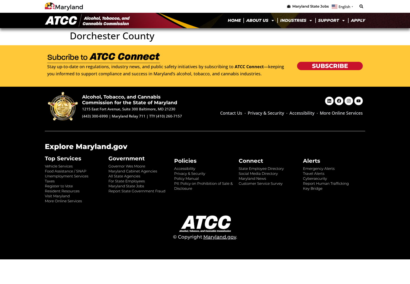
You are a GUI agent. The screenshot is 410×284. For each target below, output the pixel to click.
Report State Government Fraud (136, 191)
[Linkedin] (329, 101)
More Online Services (341, 113)
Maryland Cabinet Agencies (132, 171)
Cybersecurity (315, 178)
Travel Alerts (313, 173)
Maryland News (252, 178)
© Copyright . (205, 237)
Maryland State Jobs (126, 186)
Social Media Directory (258, 173)
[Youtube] (358, 101)
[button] (361, 6)
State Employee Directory (261, 168)
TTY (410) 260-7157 (165, 116)
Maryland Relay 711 (129, 116)
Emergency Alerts (319, 168)
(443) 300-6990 (95, 116)
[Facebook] (339, 101)
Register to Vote (59, 186)
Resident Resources (62, 191)
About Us (257, 20)
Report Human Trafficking (326, 183)
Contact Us (231, 113)
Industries (293, 20)
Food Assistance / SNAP (65, 171)
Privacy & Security (266, 113)
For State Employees (126, 181)
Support (328, 20)
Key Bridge (312, 188)
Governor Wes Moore (126, 166)
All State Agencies (124, 176)
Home (234, 20)
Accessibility (301, 113)
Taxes (50, 181)
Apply (358, 20)
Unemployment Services (66, 176)
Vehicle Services (59, 166)
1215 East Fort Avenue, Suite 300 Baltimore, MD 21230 (128, 109)
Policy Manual (186, 178)
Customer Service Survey (261, 183)
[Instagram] (349, 101)
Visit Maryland (57, 196)
